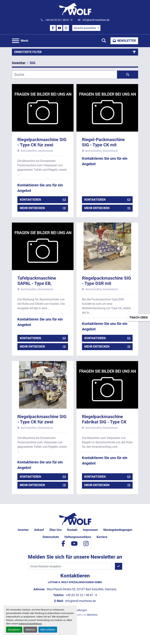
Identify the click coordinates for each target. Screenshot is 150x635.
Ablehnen (30, 629)
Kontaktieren (30, 199)
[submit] (127, 75)
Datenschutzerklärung (30, 623)
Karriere (102, 537)
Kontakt (72, 530)
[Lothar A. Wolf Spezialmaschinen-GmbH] (75, 518)
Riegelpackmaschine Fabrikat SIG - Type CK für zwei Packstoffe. (104, 422)
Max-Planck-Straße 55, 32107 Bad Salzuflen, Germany (81, 589)
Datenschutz (51, 537)
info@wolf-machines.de (95, 19)
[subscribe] (118, 566)
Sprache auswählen (85, 27)
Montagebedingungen (117, 530)
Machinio (92, 614)
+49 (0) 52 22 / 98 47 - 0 (58, 19)
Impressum (90, 530)
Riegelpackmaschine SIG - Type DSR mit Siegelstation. (106, 283)
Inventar (23, 530)
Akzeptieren (14, 629)
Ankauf (39, 530)
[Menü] (15, 41)
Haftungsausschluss (77, 537)
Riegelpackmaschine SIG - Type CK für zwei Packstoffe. (41, 145)
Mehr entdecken (32, 208)
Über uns (55, 530)
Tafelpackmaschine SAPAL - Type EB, (36, 281)
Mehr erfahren (47, 629)
